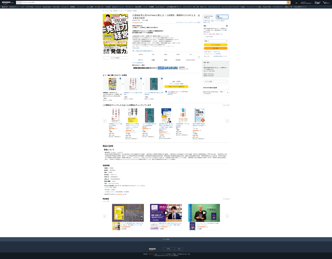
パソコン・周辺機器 (148, 7)
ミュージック (80, 7)
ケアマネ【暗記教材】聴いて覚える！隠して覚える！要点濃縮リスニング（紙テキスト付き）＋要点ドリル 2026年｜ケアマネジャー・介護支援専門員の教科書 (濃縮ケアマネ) (132, 224)
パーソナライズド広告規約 (164, 254)
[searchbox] (154, 2)
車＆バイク (203, 7)
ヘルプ (22, 7)
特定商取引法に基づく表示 (184, 254)
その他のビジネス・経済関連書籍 (114, 191)
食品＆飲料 (138, 7)
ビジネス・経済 (108, 10)
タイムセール (65, 7)
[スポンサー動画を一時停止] (141, 216)
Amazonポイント (14, 7)
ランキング (38, 7)
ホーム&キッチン (99, 7)
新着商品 (72, 7)
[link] (107, 100)
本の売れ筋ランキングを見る (136, 185)
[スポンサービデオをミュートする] (141, 219)
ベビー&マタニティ (278, 7)
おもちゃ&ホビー (160, 7)
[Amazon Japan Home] (152, 249)
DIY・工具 (196, 7)
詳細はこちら (219, 34)
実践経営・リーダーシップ (119, 10)
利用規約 (145, 254)
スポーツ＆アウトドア (214, 7)
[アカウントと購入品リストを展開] (312, 3)
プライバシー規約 (153, 254)
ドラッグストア (187, 7)
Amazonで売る (267, 7)
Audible (243, 7)
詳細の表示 (170, 94)
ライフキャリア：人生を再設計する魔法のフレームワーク (208, 224)
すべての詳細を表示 (137, 62)
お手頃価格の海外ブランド (174, 7)
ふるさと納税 (89, 7)
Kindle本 (108, 7)
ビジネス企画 (108, 187)
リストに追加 (208, 81)
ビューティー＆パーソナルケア (230, 7)
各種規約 (174, 254)
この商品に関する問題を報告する (143, 51)
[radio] (209, 17)
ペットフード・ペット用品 (254, 7)
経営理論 (129, 10)
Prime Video (56, 7)
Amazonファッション (118, 7)
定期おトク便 (288, 7)
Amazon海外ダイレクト (300, 7)
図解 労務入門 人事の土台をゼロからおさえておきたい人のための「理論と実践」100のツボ (170, 224)
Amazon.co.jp (216, 51)
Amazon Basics (47, 7)
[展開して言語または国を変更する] (173, 249)
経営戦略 (135, 10)
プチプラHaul (29, 7)
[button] (4, 7)
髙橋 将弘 (135, 20)
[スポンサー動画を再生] (166, 213)
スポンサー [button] (105, 201)
